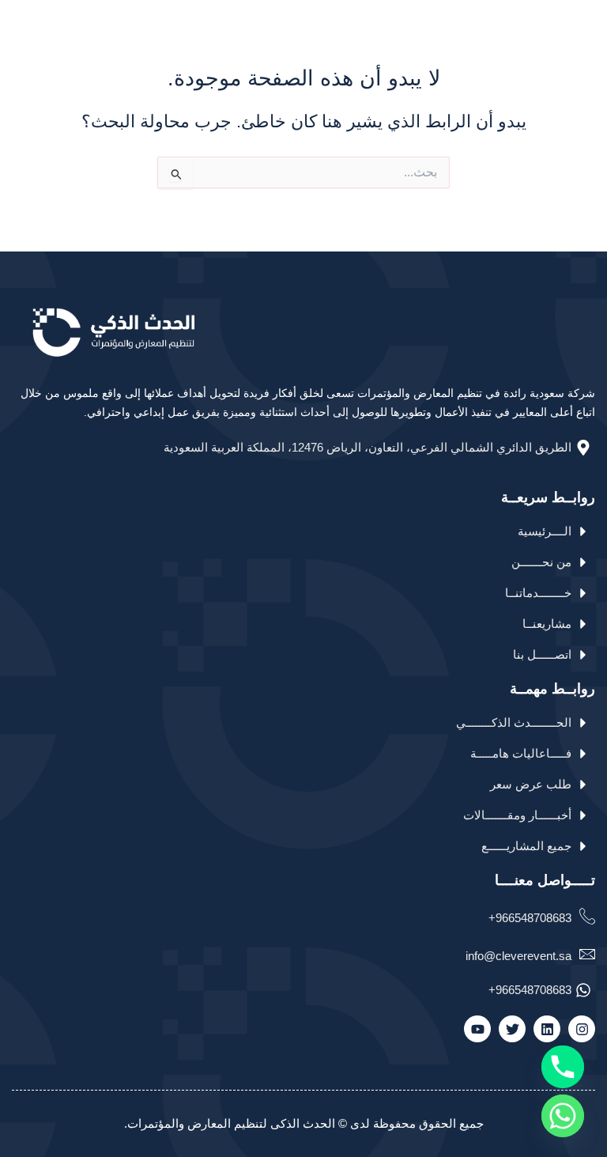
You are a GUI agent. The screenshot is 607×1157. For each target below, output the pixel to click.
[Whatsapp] (562, 1116)
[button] (22, 18)
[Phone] (562, 1066)
